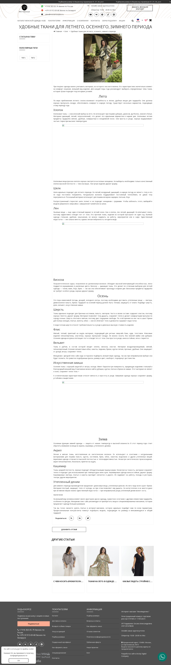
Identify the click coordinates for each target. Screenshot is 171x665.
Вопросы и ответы (93, 621)
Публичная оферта (94, 642)
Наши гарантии (92, 647)
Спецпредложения (59, 653)
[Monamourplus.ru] (27, 8)
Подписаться (33, 624)
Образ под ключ (109, 21)
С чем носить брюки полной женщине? (74, 581)
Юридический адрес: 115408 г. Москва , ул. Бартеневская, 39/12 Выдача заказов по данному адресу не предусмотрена (136, 645)
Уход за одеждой (58, 631)
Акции (122, 21)
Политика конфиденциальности (99, 637)
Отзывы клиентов (93, 631)
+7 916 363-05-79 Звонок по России (59, 6)
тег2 (33, 58)
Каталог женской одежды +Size (31, 21)
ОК (18, 660)
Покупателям (54, 21)
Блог (66, 31)
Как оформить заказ (59, 647)
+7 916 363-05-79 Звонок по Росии (30, 631)
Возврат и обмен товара (61, 626)
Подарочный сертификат (61, 642)
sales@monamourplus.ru (54, 14)
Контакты (95, 21)
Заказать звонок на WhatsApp (140, 8)
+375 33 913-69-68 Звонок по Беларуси (60, 10)
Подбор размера (58, 637)
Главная (58, 31)
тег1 (23, 58)
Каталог (55, 616)
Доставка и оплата (59, 621)
